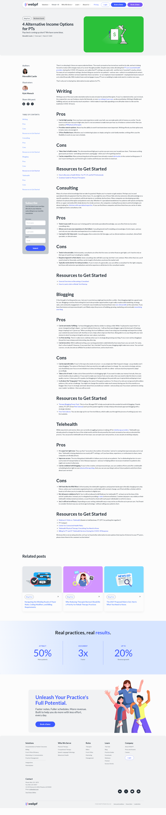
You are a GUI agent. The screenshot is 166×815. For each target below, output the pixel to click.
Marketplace (29, 765)
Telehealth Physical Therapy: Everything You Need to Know (79, 528)
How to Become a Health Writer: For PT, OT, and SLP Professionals (81, 175)
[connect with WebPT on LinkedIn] (120, 791)
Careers (127, 752)
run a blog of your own (105, 99)
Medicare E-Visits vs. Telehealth (69, 520)
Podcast (107, 761)
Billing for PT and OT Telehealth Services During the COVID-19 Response (83, 531)
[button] (45, 5)
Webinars (108, 758)
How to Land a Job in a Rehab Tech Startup (73, 284)
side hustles (117, 156)
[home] (31, 4)
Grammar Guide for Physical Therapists (72, 178)
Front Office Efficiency (32, 752)
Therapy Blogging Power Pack (69, 404)
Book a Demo (118, 5)
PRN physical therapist (73, 125)
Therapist (89, 746)
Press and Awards (130, 749)
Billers (87, 749)
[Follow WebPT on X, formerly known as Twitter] (126, 791)
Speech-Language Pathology (66, 752)
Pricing (96, 5)
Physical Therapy (63, 746)
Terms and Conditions (119, 804)
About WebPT (129, 746)
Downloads (108, 755)
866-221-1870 (34, 782)
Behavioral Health (63, 755)
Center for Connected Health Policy (71, 525)
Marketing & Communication (34, 755)
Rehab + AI (55, 5)
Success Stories (109, 763)
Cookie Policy (137, 804)
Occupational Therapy (64, 749)
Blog (106, 749)
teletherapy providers (121, 430)
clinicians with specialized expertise (81, 205)
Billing (27, 749)
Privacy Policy (129, 804)
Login (105, 5)
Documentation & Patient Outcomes (36, 746)
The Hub (107, 746)
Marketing (89, 755)
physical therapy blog (87, 468)
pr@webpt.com (33, 789)
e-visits (100, 496)
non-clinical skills (121, 305)
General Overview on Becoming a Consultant (74, 281)
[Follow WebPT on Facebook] (138, 791)
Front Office (89, 752)
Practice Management (32, 758)
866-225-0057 (32, 784)
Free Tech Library (65, 412)
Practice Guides (109, 752)
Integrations (29, 762)
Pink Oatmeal (78, 407)
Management (90, 758)
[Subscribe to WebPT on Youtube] (132, 791)
